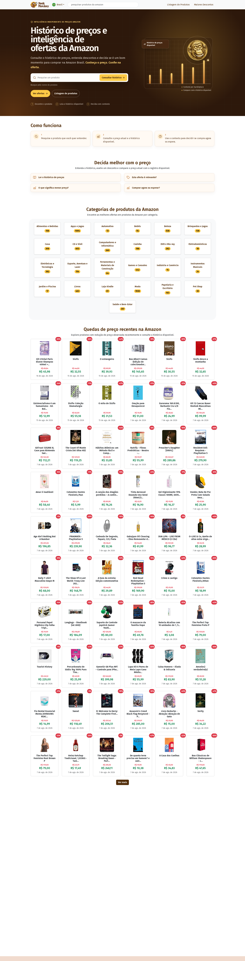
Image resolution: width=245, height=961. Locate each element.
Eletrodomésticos (198, 246)
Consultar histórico (112, 77)
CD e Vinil (77, 246)
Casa (47, 246)
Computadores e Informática (107, 246)
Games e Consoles (137, 267)
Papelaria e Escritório (168, 288)
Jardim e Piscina (47, 288)
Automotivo (107, 228)
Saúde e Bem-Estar (122, 306)
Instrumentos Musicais (198, 267)
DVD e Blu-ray (168, 246)
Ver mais (122, 782)
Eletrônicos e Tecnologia (47, 267)
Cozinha (138, 246)
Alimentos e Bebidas (47, 228)
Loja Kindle (107, 288)
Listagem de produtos (65, 93)
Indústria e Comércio (168, 267)
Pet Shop (197, 288)
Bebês (137, 228)
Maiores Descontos (203, 4)
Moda (138, 288)
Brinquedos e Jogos (198, 228)
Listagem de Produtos (178, 4)
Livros (77, 288)
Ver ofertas (38, 93)
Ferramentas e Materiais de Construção (107, 268)
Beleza (167, 228)
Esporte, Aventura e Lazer (77, 267)
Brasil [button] (60, 4)
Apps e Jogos (77, 228)
